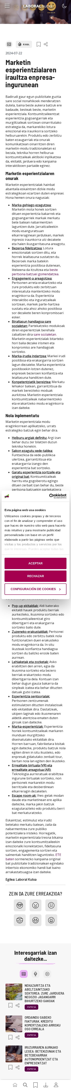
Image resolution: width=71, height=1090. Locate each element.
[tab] (24, 974)
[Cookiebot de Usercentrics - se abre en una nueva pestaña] (50, 496)
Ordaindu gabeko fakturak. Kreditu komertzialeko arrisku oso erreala (43, 1023)
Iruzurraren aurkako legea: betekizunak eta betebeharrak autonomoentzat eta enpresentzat (43, 1055)
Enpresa (31, 1007)
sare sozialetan (45, 334)
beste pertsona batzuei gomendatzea (35, 272)
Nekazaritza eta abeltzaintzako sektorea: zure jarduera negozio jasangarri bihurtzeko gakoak (44, 993)
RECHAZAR (35, 576)
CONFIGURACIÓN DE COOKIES (33, 589)
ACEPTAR (35, 563)
